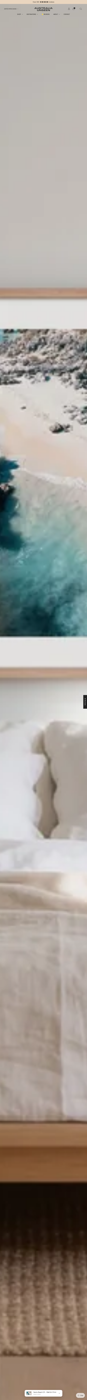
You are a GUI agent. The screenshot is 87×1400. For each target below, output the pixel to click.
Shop (19, 14)
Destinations (31, 14)
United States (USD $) (10, 9)
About (55, 14)
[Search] (81, 9)
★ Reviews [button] (85, 701)
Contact (67, 14)
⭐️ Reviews (46, 14)
